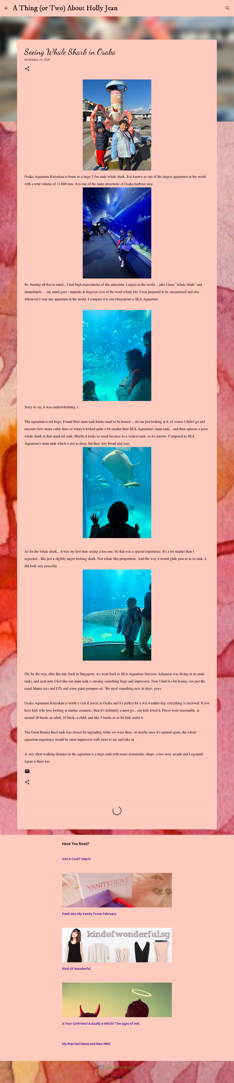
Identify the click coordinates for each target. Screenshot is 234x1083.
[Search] (124, 8)
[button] (27, 69)
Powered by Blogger (119, 1067)
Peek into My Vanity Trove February (89, 914)
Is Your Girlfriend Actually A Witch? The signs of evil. (101, 1023)
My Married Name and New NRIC (86, 1044)
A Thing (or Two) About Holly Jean (65, 8)
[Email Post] (27, 773)
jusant (127, 1076)
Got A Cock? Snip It (76, 859)
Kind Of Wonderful (76, 969)
